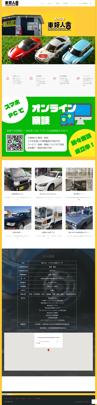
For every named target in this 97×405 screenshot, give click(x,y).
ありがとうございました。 (48, 194)
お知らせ (11, 398)
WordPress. (90, 401)
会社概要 (22, 398)
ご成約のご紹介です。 (48, 232)
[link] (90, 3)
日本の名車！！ (18, 232)
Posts (53, 56)
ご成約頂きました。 (17, 194)
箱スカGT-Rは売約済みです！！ (79, 232)
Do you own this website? (44, 341)
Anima (84, 401)
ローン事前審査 (36, 398)
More (43, 56)
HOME (5, 398)
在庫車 (17, 398)
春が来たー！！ (79, 194)
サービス (28, 398)
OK (57, 341)
